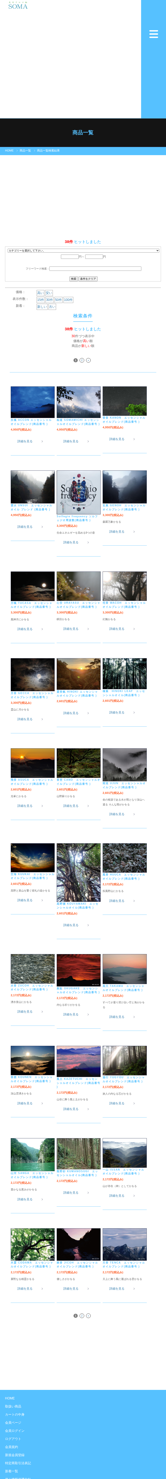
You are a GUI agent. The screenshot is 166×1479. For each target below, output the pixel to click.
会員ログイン (14, 1430)
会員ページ (13, 1422)
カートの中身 (14, 1414)
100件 (68, 300)
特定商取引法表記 (18, 1463)
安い (49, 293)
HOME (9, 150)
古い (52, 306)
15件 (40, 300)
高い (40, 293)
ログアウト (13, 1439)
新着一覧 (11, 1471)
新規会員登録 (14, 1455)
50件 (58, 300)
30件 (49, 300)
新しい (42, 306)
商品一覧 (25, 150)
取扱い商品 (13, 1406)
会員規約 (11, 1447)
